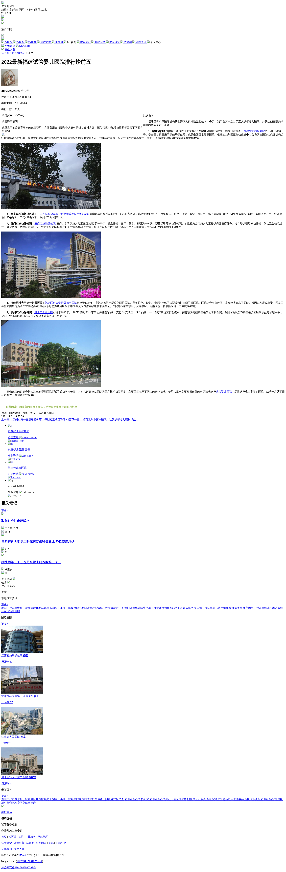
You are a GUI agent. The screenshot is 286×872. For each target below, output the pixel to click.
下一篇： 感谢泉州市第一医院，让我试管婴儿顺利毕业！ (105, 419)
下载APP (60, 842)
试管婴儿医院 (224, 391)
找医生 (22, 836)
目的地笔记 (18, 53)
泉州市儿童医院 (43, 312)
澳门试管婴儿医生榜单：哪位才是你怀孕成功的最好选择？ (158, 607)
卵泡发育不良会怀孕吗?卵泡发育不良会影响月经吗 (217, 799)
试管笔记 (6, 842)
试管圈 (30, 842)
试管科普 (19, 842)
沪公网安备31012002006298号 (18, 867)
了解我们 (6, 849)
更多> (4, 510)
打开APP (6, 13)
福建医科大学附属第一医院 (61, 302)
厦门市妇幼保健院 (45, 223)
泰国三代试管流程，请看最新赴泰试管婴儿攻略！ (30, 607)
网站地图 (43, 836)
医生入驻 (19, 849)
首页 (4, 836)
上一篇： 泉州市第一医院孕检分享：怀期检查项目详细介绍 (36, 419)
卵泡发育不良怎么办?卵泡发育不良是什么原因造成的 (155, 799)
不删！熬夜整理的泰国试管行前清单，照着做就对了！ (92, 607)
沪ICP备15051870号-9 (29, 861)
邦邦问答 (41, 842)
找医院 (12, 836)
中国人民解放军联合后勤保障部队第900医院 (63, 213)
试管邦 (5, 53)
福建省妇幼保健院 (254, 131)
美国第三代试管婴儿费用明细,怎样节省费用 (219, 607)
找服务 (32, 836)
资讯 (51, 842)
